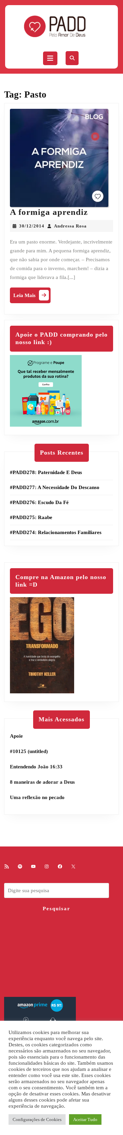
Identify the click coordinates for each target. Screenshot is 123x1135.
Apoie (16, 736)
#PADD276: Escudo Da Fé (39, 502)
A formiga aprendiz (49, 212)
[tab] (50, 58)
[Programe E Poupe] (46, 390)
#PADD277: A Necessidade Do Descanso (54, 487)
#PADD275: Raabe (31, 517)
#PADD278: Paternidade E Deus (46, 472)
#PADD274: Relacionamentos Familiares (55, 532)
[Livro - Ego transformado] (42, 645)
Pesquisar (56, 908)
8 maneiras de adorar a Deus (42, 782)
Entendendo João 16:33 (36, 766)
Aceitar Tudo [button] (85, 1119)
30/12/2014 (31, 226)
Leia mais (32, 297)
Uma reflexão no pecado (37, 797)
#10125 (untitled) (29, 751)
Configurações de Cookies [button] (37, 1119)
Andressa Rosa (70, 226)
